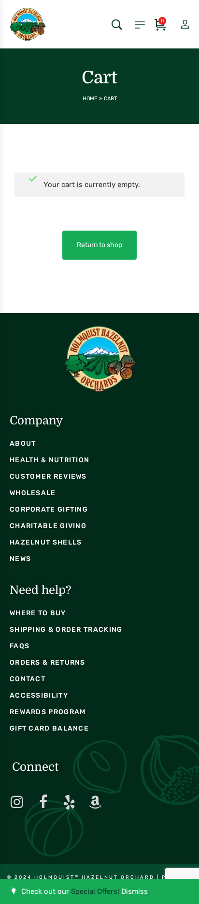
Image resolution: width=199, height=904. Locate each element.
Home (90, 98)
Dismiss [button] (134, 891)
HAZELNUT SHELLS (46, 542)
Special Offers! (95, 891)
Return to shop (99, 245)
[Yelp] (69, 802)
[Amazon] (95, 802)
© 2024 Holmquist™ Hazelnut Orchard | (84, 877)
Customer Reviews (48, 476)
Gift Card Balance (49, 728)
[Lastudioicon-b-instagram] (17, 802)
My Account (176, 25)
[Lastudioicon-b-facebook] (43, 802)
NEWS (20, 559)
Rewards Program (48, 712)
